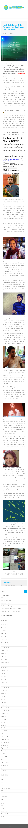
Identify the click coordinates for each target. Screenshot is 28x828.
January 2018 (4, 642)
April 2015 (3, 702)
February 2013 (4, 759)
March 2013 (4, 756)
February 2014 (4, 733)
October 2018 (4, 625)
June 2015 (3, 696)
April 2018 (3, 633)
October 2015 (4, 691)
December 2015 (5, 685)
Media (2, 794)
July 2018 (3, 630)
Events (4, 23)
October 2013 (4, 745)
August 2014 (4, 716)
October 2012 (4, 765)
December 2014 (5, 708)
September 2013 (5, 748)
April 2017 (3, 656)
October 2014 (4, 713)
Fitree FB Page (6, 545)
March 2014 (4, 731)
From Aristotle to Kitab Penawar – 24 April (11, 608)
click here (17, 134)
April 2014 (3, 728)
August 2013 (4, 751)
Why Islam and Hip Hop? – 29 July (9, 606)
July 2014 (3, 719)
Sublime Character (5, 603)
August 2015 (4, 693)
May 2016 (3, 676)
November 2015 (5, 688)
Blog (2, 782)
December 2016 (5, 662)
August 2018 (4, 628)
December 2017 (5, 645)
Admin (18, 33)
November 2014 (5, 711)
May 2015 (3, 699)
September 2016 (5, 670)
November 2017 (5, 648)
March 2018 (4, 636)
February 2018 (4, 639)
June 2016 (3, 673)
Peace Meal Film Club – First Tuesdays (10, 611)
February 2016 (4, 682)
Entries (4, 811)
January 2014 (4, 736)
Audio (2, 779)
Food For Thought (5, 788)
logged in (11, 585)
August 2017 (4, 653)
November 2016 (5, 665)
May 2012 (3, 771)
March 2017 (4, 659)
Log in (2, 808)
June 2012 (3, 768)
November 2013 (5, 742)
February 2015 (4, 705)
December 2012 (5, 762)
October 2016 (4, 668)
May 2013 (3, 753)
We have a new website (6, 600)
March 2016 (4, 679)
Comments (5, 814)
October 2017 (4, 650)
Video (2, 799)
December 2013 (5, 739)
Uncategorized (4, 796)
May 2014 (3, 725)
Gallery (2, 791)
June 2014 (3, 722)
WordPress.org (4, 817)
